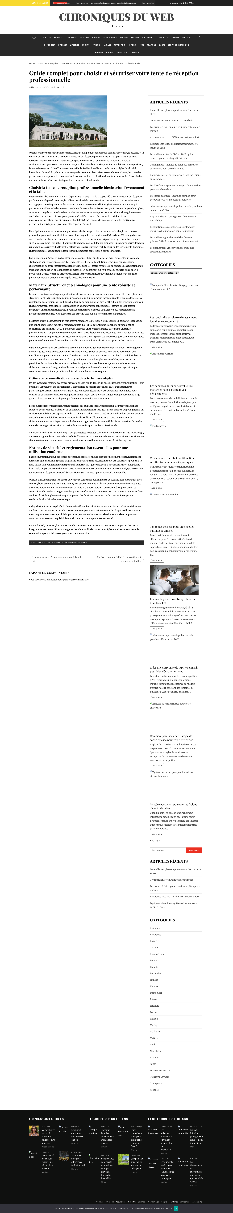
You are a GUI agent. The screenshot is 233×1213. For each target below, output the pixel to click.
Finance (186, 38)
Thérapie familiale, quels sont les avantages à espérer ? (107, 1136)
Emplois (124, 38)
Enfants (135, 38)
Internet (62, 45)
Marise (62, 87)
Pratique (151, 45)
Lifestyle (74, 45)
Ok (176, 1208)
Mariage (107, 45)
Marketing (119, 45)
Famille (175, 38)
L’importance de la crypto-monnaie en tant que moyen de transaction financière (107, 1168)
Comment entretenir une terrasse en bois (171, 120)
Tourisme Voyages (103, 52)
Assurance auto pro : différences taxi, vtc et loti (107, 3)
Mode (141, 45)
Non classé (155, 1051)
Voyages (134, 52)
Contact (47, 38)
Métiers (132, 45)
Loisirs (86, 45)
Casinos (96, 38)
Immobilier (49, 45)
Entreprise (148, 38)
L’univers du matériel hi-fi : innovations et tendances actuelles (119, 559)
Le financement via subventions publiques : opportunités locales (196, 1171)
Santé (162, 45)
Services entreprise (178, 45)
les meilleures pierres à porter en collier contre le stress (48, 1136)
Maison (96, 45)
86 (156, 840)
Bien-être (84, 38)
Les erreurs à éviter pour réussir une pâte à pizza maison (48, 1162)
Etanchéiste (163, 38)
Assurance (71, 38)
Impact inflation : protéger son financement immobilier (196, 1136)
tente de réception (78, 543)
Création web (110, 38)
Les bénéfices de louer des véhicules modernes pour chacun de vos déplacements (171, 389)
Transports (122, 52)
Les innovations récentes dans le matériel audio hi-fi (57, 559)
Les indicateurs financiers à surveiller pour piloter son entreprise (166, 1139)
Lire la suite (156, 347)
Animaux (58, 38)
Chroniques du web (116, 16)
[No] (230, 1210)
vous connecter (49, 579)
